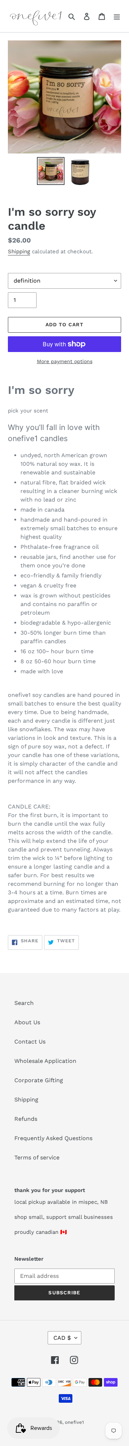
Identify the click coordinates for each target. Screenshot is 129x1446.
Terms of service (36, 1157)
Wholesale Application (45, 1060)
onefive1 (74, 1422)
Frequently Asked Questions (53, 1138)
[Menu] (116, 16)
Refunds (25, 1118)
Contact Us (30, 1041)
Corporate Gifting (38, 1080)
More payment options (64, 361)
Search (24, 1003)
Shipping (19, 251)
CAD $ (62, 1337)
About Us (27, 1022)
